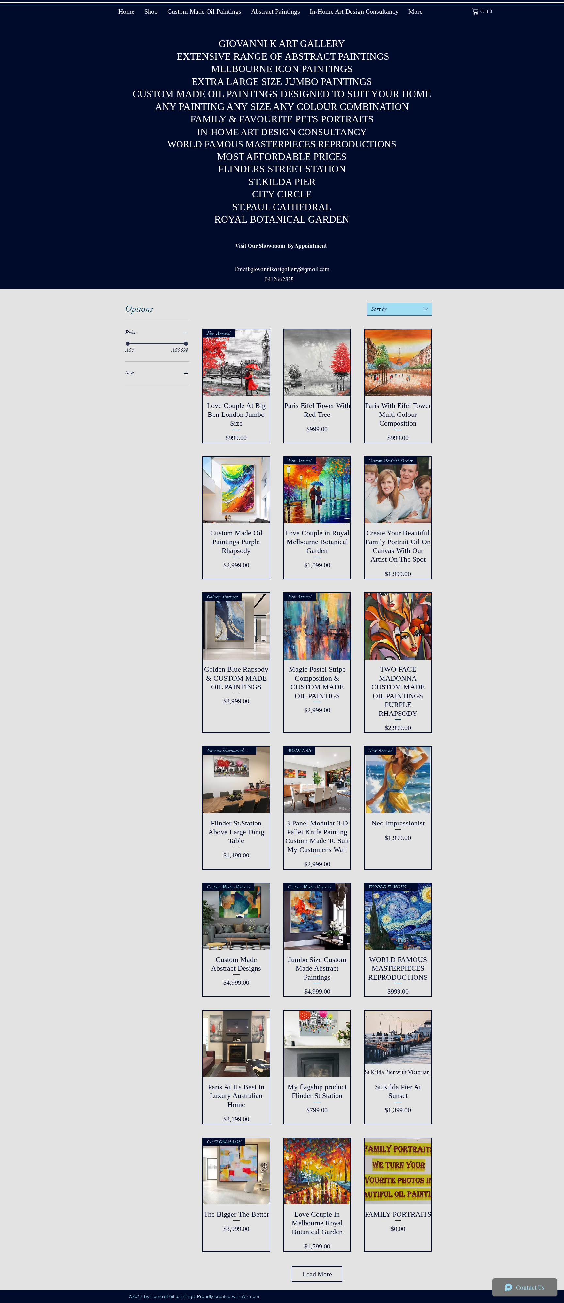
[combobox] (399, 309)
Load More (317, 1274)
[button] (484, 11)
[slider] (128, 344)
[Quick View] (317, 362)
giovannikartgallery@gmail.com (290, 269)
